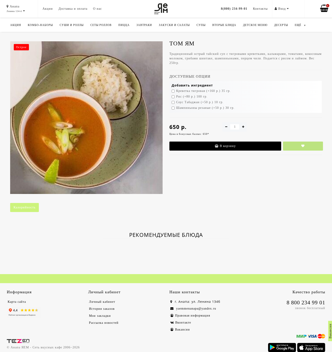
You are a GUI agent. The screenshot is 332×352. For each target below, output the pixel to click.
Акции (47, 8)
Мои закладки (100, 315)
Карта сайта (17, 301)
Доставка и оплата (72, 8)
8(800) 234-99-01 (234, 8)
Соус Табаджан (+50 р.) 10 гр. (200, 102)
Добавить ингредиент (192, 85)
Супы (201, 25)
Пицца (124, 25)
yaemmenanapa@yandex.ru (195, 308)
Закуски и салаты (174, 25)
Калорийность (24, 207)
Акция (15, 25)
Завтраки (144, 25)
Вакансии (182, 329)
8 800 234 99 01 (306, 302)
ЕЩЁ (298, 25)
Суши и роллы (72, 25)
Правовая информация (192, 315)
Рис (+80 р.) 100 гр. (192, 96)
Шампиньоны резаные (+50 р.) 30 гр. (205, 108)
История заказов (102, 308)
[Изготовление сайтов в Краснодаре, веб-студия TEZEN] (18, 340)
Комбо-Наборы (40, 25)
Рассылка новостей (104, 322)
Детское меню (255, 25)
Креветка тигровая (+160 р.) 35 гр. (203, 91)
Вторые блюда (224, 25)
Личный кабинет (102, 301)
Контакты (260, 8)
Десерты (281, 25)
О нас (97, 8)
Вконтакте (183, 322)
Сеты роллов (101, 25)
